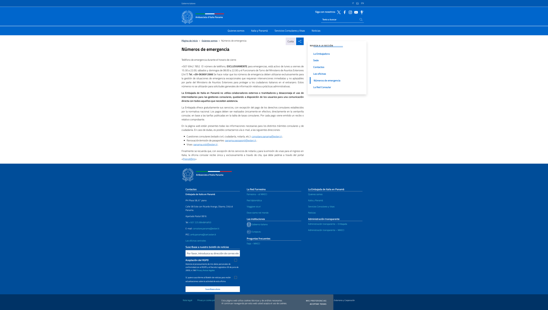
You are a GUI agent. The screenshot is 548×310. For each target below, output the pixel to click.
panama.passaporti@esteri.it (240, 140)
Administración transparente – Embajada (327, 224)
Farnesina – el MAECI (257, 194)
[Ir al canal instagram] (349, 12)
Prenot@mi (189, 159)
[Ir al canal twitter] (338, 12)
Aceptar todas (318, 304)
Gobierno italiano (188, 3)
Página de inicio (190, 40)
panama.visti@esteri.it (205, 144)
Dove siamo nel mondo (257, 212)
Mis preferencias (316, 301)
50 (210, 222)
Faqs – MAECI (253, 243)
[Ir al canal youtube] (355, 12)
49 (206, 222)
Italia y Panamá (315, 200)
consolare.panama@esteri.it (267, 136)
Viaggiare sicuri (254, 206)
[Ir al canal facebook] (344, 12)
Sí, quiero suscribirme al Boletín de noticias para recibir (208, 277)
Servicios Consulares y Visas (321, 206)
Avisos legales (209, 270)
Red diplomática (254, 200)
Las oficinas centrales (196, 240)
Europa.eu (256, 231)
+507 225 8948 (196, 222)
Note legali (187, 300)
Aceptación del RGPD (197, 260)
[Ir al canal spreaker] (361, 12)
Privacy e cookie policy (207, 300)
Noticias (312, 212)
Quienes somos (209, 40)
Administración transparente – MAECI (326, 230)
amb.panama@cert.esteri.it (203, 234)
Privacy (199, 270)
